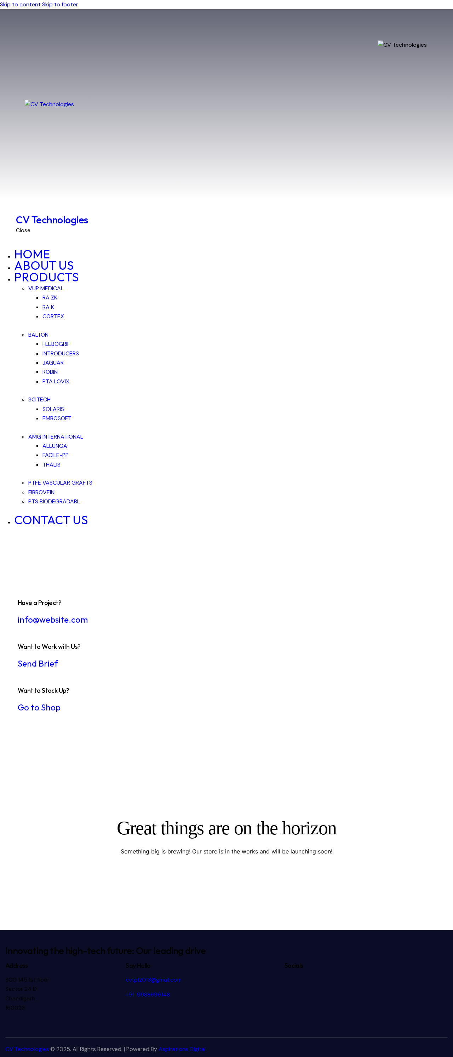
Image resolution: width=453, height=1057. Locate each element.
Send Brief (38, 663)
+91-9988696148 (148, 994)
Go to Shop (39, 707)
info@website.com (53, 619)
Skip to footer (60, 4)
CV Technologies (27, 1049)
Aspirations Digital (182, 1049)
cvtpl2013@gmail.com (154, 979)
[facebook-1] (4, 550)
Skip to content (20, 4)
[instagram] (12, 550)
